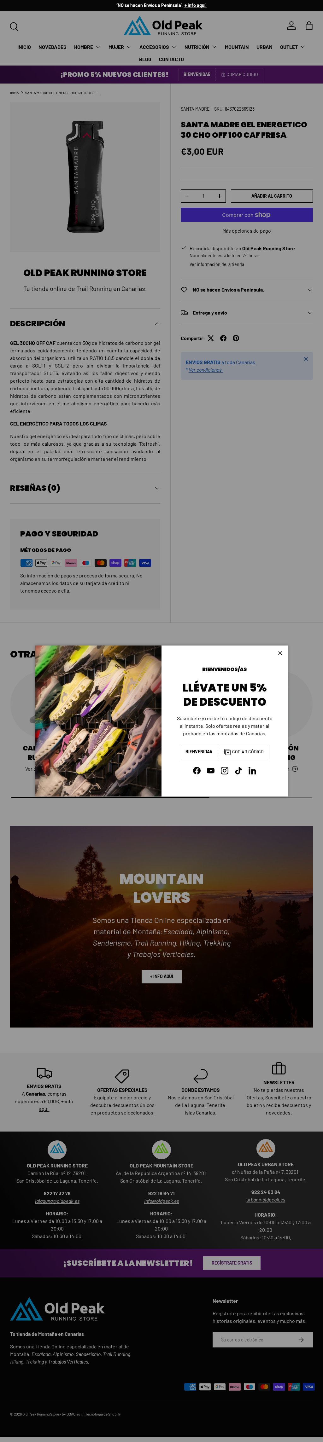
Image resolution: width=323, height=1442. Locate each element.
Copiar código (248, 751)
